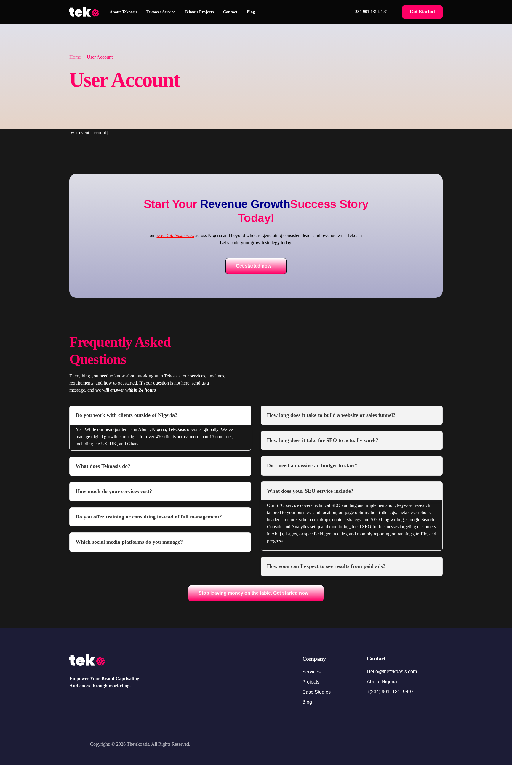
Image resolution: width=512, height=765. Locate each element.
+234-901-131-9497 (370, 11)
